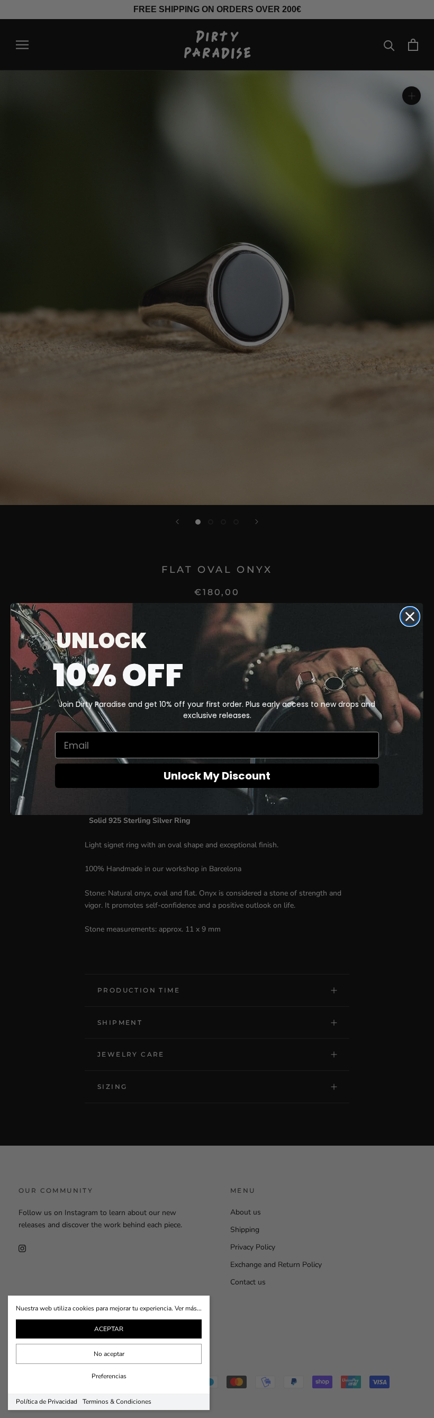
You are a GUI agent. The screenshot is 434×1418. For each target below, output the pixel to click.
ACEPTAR (108, 1329)
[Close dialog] (410, 616)
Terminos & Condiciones (117, 1401)
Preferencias (109, 1376)
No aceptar (109, 1354)
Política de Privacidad (46, 1401)
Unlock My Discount (217, 775)
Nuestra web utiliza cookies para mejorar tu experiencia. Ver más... (109, 1308)
